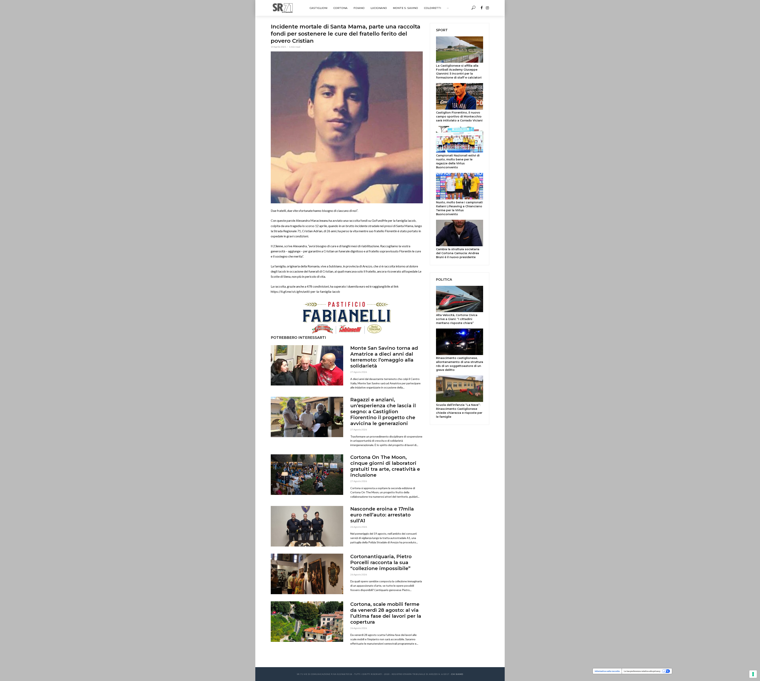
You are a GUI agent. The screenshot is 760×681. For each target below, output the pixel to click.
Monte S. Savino (405, 7)
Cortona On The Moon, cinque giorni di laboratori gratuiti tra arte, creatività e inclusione (385, 466)
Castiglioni (318, 7)
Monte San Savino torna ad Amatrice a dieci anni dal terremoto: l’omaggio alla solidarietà (384, 357)
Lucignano (378, 7)
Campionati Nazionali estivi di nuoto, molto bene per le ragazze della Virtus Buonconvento (458, 161)
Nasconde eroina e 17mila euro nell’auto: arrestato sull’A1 (382, 515)
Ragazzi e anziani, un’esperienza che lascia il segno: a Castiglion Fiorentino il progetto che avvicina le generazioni (383, 411)
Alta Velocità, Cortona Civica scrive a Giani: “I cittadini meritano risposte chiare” (456, 319)
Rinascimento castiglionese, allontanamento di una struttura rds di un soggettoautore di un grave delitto (459, 364)
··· (448, 7)
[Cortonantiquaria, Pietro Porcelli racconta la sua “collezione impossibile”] (307, 574)
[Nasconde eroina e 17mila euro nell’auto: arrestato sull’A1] (307, 526)
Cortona (340, 7)
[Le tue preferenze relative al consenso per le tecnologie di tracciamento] (753, 674)
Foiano (359, 7)
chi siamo (457, 674)
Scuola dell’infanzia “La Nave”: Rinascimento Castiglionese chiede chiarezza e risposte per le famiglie (459, 411)
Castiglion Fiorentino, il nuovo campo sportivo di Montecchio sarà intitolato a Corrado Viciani (459, 116)
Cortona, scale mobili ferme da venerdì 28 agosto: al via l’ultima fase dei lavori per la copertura (385, 613)
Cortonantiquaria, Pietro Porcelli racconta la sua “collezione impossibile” (381, 562)
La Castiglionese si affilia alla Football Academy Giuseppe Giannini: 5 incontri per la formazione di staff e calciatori (459, 71)
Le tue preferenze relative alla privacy (642, 671)
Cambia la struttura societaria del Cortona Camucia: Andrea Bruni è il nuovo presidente (457, 253)
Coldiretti (432, 7)
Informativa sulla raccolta (607, 671)
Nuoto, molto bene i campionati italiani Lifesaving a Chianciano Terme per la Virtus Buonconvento (459, 208)
